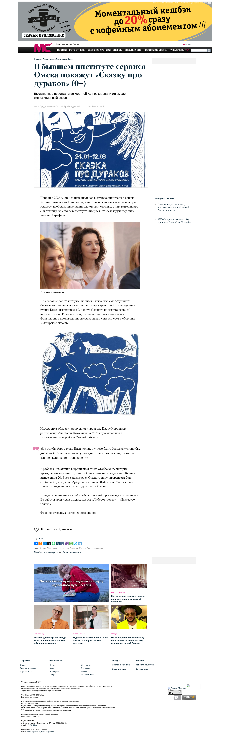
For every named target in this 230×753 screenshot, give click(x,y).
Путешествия (87, 674)
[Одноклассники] (40, 543)
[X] (49, 543)
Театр (52, 665)
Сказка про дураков (68, 548)
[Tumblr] (62, 543)
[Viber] (67, 543)
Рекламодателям (28, 668)
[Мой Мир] (45, 543)
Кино (52, 668)
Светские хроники (121, 665)
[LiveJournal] (58, 543)
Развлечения (49, 59)
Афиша (69, 59)
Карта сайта (25, 671)
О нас (23, 665)
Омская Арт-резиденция (91, 548)
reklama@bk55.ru (33, 731)
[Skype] (75, 543)
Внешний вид (119, 669)
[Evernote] (53, 543)
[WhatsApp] (71, 543)
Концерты (54, 671)
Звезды (116, 661)
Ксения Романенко (48, 548)
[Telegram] (80, 543)
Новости (38, 59)
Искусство (86, 665)
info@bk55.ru (32, 725)
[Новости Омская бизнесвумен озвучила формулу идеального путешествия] (71, 601)
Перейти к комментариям (46, 552)
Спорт (52, 674)
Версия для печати (72, 552)
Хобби (84, 671)
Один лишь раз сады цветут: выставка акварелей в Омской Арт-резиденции (173, 207)
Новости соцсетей (144, 665)
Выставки (60, 59)
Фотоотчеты (141, 669)
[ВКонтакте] (36, 543)
